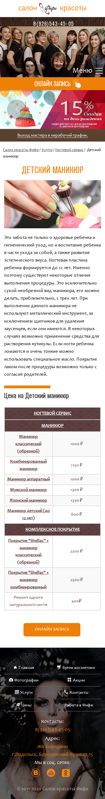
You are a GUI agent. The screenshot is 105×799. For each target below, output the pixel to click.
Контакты (78, 692)
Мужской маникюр (28, 490)
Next (88, 109)
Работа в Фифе (78, 705)
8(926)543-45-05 (53, 23)
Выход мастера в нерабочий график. (52, 135)
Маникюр (52, 426)
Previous (17, 109)
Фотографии (26, 680)
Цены (26, 705)
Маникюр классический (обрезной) (28, 443)
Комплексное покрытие (52, 529)
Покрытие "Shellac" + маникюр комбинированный (28, 579)
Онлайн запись (52, 629)
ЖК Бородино (52, 751)
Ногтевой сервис (69, 150)
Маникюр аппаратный (28, 479)
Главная (26, 668)
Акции (79, 680)
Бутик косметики (78, 668)
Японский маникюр (28, 500)
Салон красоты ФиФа (21, 150)
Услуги (46, 150)
